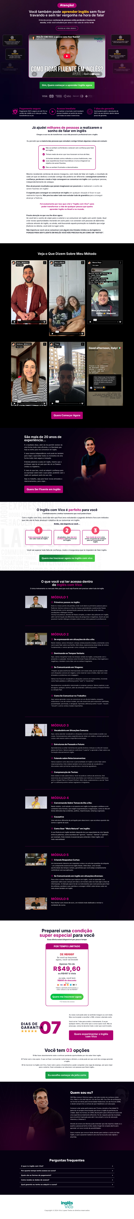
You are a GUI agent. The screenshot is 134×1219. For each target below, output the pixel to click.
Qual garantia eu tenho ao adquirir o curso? (39, 1184)
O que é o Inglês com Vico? (32, 1166)
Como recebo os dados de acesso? (35, 1180)
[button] (67, 1166)
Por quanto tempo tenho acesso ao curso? (38, 1171)
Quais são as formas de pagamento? (36, 1175)
